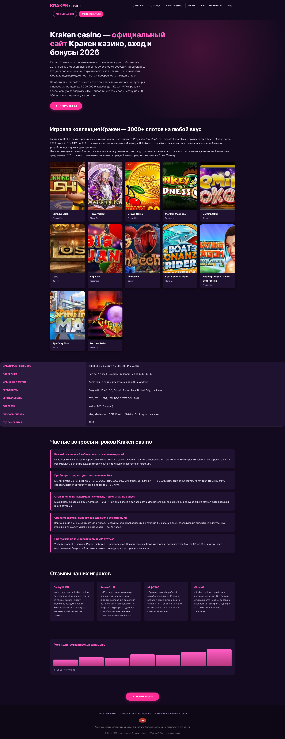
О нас (101, 713)
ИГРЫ (191, 5)
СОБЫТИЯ (137, 5)
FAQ (230, 5)
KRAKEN (66, 5)
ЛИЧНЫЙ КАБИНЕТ (65, 14)
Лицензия (111, 713)
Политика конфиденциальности (170, 713)
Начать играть (144, 696)
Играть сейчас (68, 105)
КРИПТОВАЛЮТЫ (211, 5)
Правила (146, 713)
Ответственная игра (129, 713)
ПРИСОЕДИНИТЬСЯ (91, 14)
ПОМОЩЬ (154, 5)
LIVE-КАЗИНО (174, 5)
